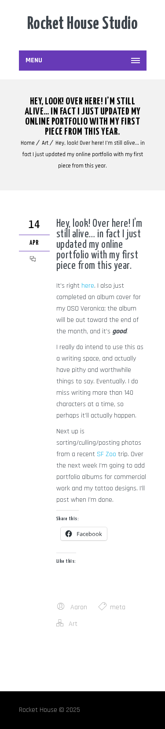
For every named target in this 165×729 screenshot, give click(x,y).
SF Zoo (106, 454)
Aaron (78, 607)
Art (45, 143)
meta (117, 607)
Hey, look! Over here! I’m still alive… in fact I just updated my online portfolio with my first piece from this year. (83, 154)
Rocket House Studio (82, 24)
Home (28, 143)
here (87, 285)
